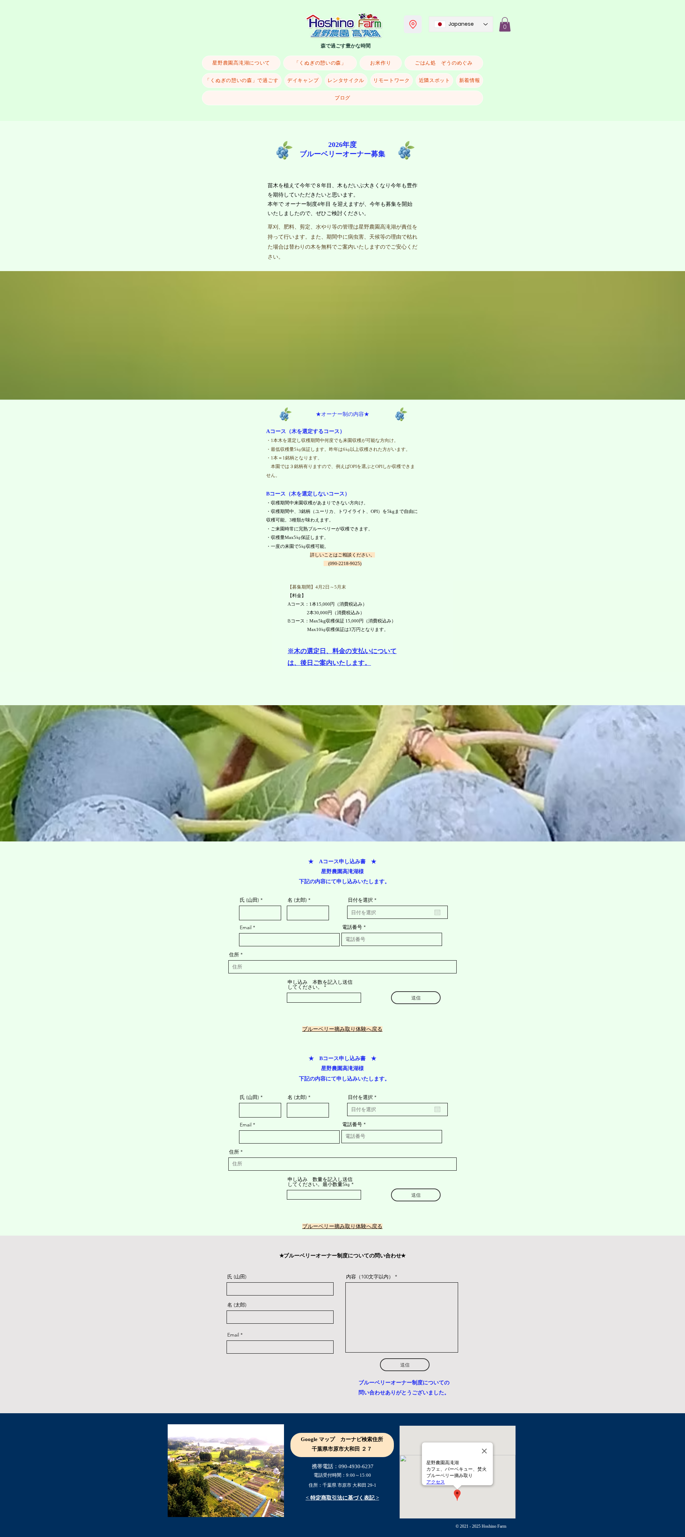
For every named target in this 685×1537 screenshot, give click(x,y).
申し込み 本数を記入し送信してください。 (320, 984)
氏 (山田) (249, 899)
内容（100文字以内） (370, 1276)
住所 (234, 954)
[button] (505, 24)
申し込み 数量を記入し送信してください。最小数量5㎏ (320, 1182)
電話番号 (352, 927)
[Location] (413, 24)
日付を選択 (363, 899)
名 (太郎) (297, 899)
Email (246, 927)
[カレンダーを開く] (437, 912)
